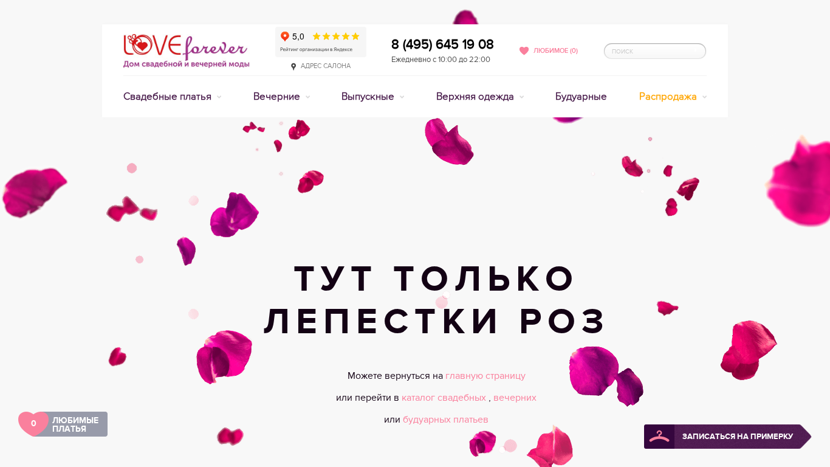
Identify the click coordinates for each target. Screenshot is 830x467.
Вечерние (278, 97)
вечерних (515, 398)
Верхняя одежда (476, 97)
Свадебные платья (168, 97)
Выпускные (369, 97)
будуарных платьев (446, 419)
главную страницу (485, 376)
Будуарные (581, 97)
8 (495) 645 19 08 (442, 44)
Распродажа (669, 97)
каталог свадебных (445, 398)
